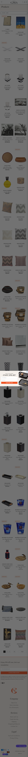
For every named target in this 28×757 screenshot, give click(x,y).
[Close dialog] (27, 371)
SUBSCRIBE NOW (9, 382)
